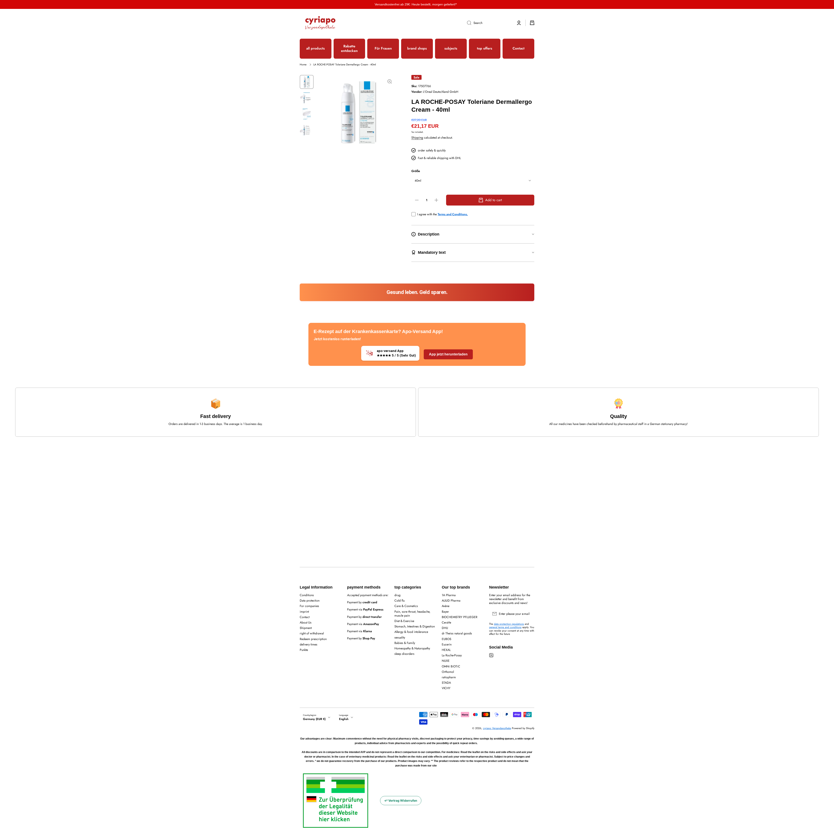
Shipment (306, 628)
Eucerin (447, 644)
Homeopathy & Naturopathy (412, 648)
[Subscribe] (528, 613)
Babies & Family (404, 643)
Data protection (309, 600)
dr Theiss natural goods (457, 633)
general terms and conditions (505, 627)
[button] (532, 23)
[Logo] (320, 23)
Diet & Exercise (404, 621)
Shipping (417, 137)
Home (303, 64)
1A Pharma (449, 595)
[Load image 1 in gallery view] (307, 82)
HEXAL (446, 650)
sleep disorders (404, 654)
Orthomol (448, 672)
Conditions (307, 595)
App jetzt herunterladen (448, 354)
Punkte (304, 650)
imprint (304, 611)
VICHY (446, 688)
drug (397, 595)
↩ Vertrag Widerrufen (400, 800)
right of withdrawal (312, 633)
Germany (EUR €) (314, 719)
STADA (446, 682)
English (343, 719)
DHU (445, 628)
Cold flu (399, 600)
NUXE (446, 660)
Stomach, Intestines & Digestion (414, 626)
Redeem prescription (313, 639)
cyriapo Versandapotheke (497, 728)
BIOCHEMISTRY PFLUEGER (459, 617)
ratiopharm (449, 677)
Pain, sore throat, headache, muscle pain (412, 613)
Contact (304, 617)
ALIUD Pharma (451, 600)
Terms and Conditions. (453, 214)
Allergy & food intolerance (411, 632)
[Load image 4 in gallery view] (307, 130)
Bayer (445, 611)
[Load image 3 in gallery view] (307, 114)
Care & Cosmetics (406, 606)
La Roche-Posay (452, 655)
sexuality (399, 637)
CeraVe (446, 622)
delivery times (308, 644)
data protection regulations (509, 624)
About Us (305, 622)
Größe (415, 171)
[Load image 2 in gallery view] (307, 98)
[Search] (467, 22)
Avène (445, 606)
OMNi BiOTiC (451, 666)
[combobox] (488, 22)
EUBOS (446, 639)
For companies (309, 606)
